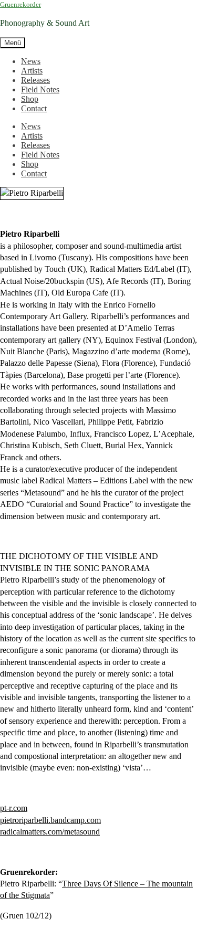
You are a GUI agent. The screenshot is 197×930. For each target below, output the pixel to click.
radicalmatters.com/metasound (50, 831)
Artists (32, 70)
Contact (34, 108)
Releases (35, 80)
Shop (29, 98)
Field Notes (40, 89)
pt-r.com (13, 808)
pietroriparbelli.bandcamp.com (50, 820)
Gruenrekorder (20, 4)
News (30, 61)
